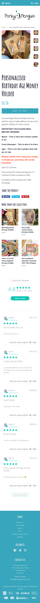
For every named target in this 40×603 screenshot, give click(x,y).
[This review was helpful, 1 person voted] (30, 485)
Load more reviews (20, 495)
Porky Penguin (22, 586)
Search (20, 528)
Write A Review (20, 298)
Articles (20, 537)
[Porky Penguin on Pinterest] (20, 551)
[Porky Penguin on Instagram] (25, 551)
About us (20, 522)
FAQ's (20, 531)
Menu (7, 3)
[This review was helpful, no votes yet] (30, 342)
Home (4, 27)
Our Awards (20, 525)
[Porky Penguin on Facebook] (15, 551)
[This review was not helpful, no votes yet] (34, 342)
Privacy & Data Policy (20, 534)
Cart (36, 3)
